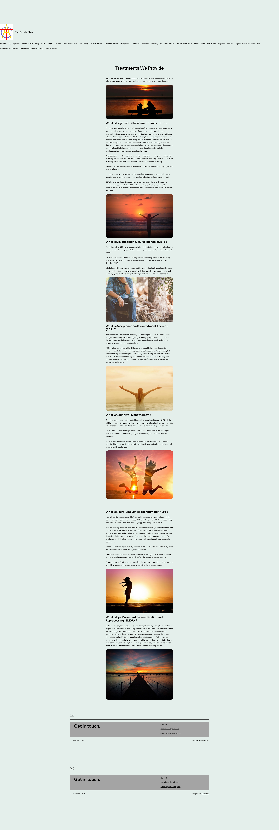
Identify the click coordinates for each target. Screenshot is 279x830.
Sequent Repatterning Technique (247, 43)
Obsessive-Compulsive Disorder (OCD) (147, 43)
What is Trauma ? (51, 48)
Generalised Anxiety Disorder (65, 43)
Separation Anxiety (225, 43)
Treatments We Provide (9, 48)
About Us (3, 43)
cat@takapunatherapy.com (170, 733)
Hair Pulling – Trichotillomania (91, 43)
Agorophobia (14, 43)
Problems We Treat (208, 43)
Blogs (50, 43)
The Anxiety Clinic (24, 32)
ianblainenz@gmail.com (170, 728)
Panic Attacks (169, 43)
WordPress (205, 740)
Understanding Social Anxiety (31, 48)
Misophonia (124, 43)
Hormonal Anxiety (111, 43)
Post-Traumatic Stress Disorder (187, 43)
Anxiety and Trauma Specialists (33, 43)
